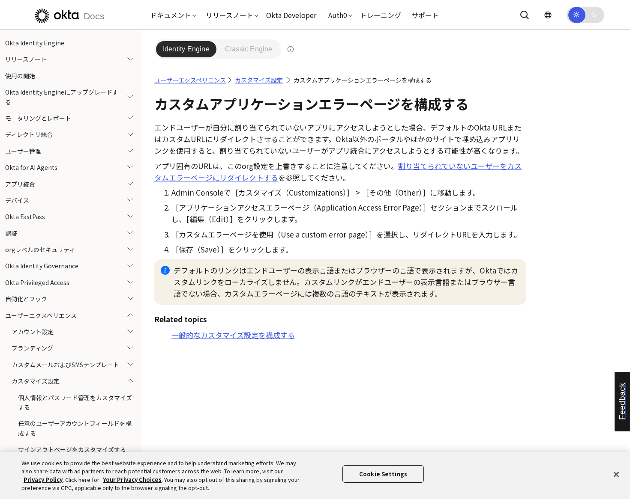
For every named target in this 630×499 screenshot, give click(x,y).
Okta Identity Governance (41, 265)
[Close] (616, 474)
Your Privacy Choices (132, 479)
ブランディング (32, 348)
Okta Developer (291, 15)
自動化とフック (26, 298)
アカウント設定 (33, 331)
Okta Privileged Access (37, 282)
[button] (171, 15)
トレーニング (380, 15)
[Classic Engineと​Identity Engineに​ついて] (290, 49)
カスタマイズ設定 (36, 381)
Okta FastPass (25, 216)
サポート (425, 15)
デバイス (17, 200)
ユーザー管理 (23, 151)
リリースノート (26, 59)
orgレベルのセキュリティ (40, 249)
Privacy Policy (43, 479)
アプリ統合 (20, 184)
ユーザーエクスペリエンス (41, 315)
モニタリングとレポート (38, 118)
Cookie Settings (383, 474)
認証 (11, 233)
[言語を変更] (548, 15)
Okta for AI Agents (31, 167)
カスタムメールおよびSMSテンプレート (65, 364)
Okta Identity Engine (34, 43)
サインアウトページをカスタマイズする (72, 449)
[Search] (524, 15)
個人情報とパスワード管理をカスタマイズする (75, 402)
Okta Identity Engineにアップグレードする (61, 97)
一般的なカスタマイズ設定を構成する (233, 335)
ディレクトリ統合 (29, 134)
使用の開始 (20, 75)
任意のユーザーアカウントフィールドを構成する (75, 428)
